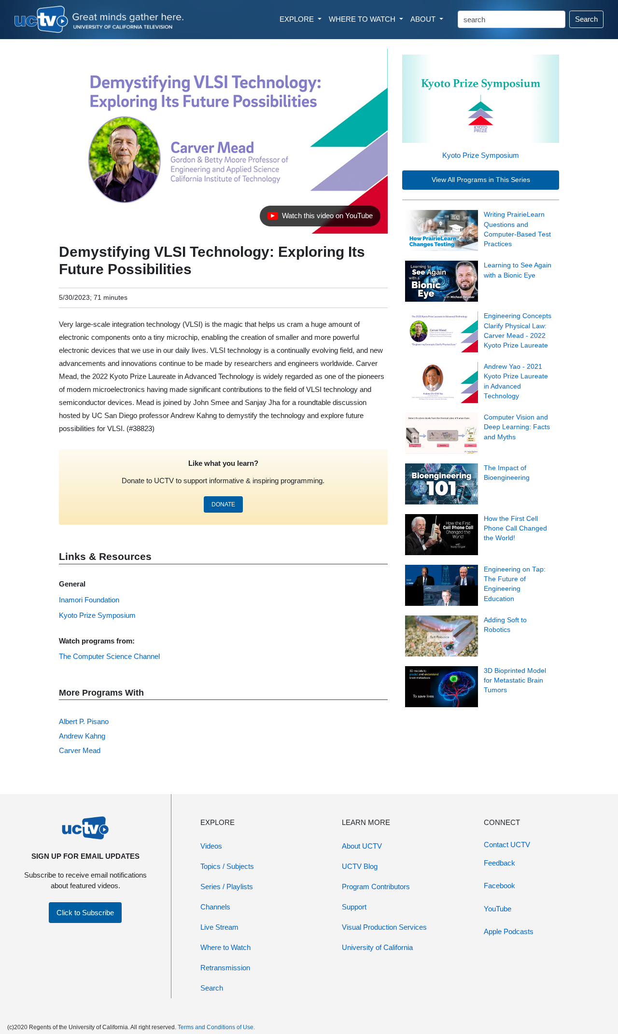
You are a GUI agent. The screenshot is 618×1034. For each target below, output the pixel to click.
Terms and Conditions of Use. (216, 1027)
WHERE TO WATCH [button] (363, 19)
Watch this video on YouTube (320, 218)
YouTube (497, 909)
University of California (377, 947)
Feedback (499, 863)
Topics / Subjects (227, 866)
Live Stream (219, 927)
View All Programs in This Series (481, 179)
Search (586, 19)
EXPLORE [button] (298, 19)
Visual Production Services (384, 927)
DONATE (223, 504)
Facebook (499, 885)
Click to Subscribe (85, 912)
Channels (215, 907)
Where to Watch (225, 947)
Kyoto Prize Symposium (480, 155)
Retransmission (225, 968)
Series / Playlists (226, 886)
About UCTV (362, 846)
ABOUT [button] (423, 19)
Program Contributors (376, 886)
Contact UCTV (507, 844)
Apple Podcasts (509, 931)
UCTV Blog (360, 866)
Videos (211, 846)
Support (354, 907)
